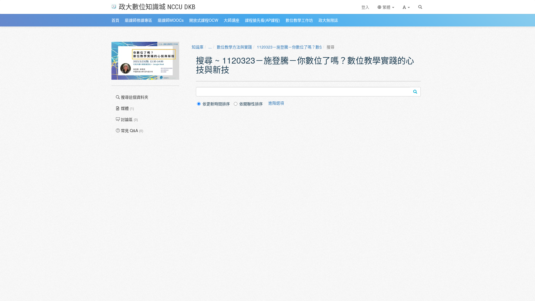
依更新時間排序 (216, 103)
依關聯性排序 (251, 103)
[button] (406, 7)
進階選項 (276, 103)
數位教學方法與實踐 (234, 47)
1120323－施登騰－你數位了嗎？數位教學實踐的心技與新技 (309, 47)
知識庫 (197, 47)
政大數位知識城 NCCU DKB (157, 6)
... (210, 47)
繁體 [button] (386, 7)
